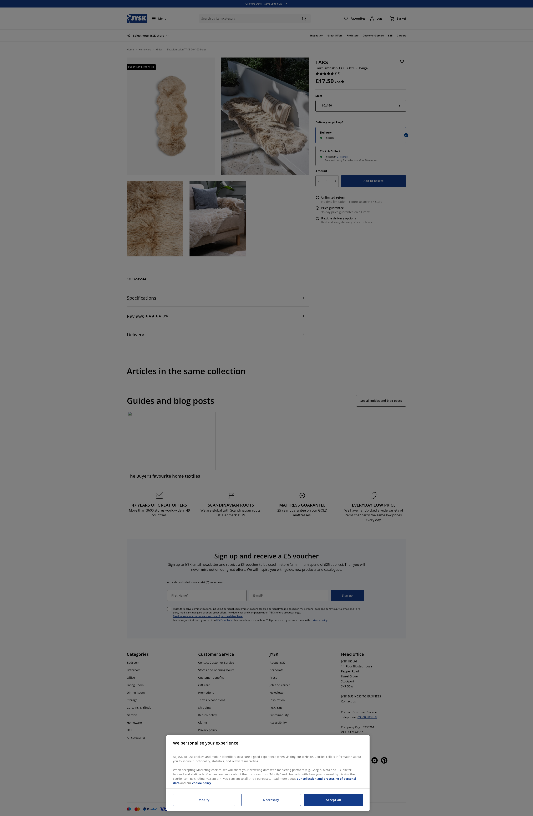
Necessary (271, 800)
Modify (204, 800)
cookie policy (201, 783)
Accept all (333, 800)
